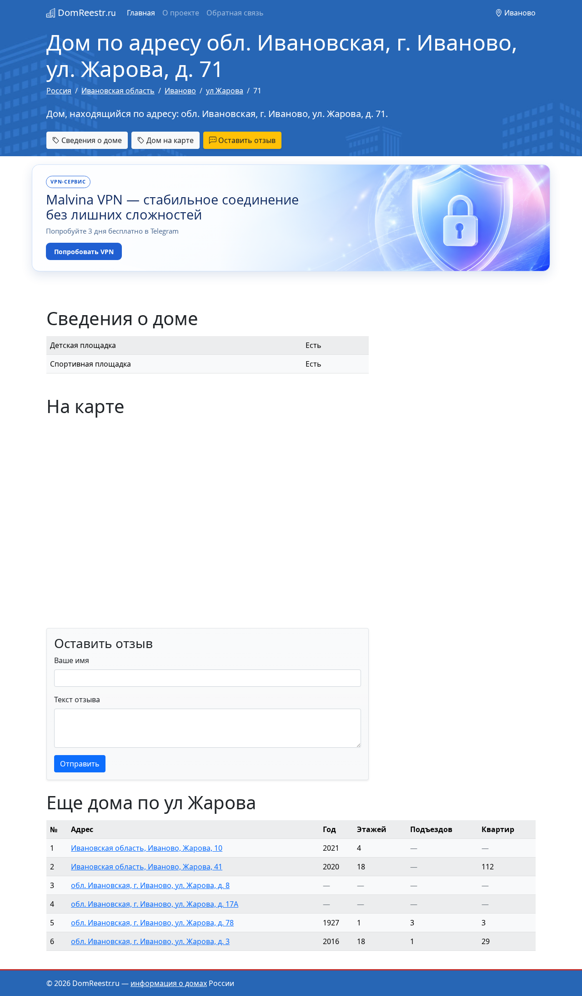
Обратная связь (235, 13)
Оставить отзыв (246, 140)
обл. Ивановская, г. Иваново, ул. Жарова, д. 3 (150, 941)
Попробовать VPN (84, 251)
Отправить (80, 764)
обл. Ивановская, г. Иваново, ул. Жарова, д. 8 (150, 885)
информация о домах (168, 983)
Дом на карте (169, 140)
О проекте (180, 13)
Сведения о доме (91, 140)
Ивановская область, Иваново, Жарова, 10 (146, 848)
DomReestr (85, 12)
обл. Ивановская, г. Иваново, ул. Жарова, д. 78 (152, 923)
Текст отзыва (77, 700)
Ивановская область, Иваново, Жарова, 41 (146, 867)
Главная (141, 13)
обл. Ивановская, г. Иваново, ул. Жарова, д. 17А (154, 904)
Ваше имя (71, 660)
